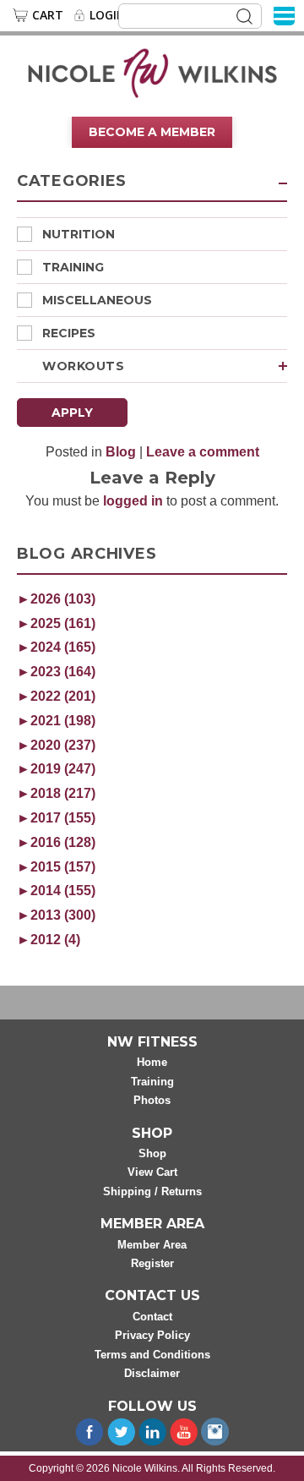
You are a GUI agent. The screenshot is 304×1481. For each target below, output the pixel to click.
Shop (152, 1153)
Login (108, 15)
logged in (133, 501)
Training (73, 267)
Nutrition (78, 234)
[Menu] (284, 14)
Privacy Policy (152, 1335)
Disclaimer (152, 1373)
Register (152, 1263)
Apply (72, 412)
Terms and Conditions (152, 1354)
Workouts (83, 366)
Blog (121, 452)
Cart (47, 15)
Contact (152, 1316)
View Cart (152, 1172)
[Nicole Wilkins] (152, 72)
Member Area (152, 1244)
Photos (152, 1100)
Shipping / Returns (152, 1191)
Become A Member (152, 131)
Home (152, 1062)
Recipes (68, 333)
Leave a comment (202, 452)
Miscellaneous (97, 300)
